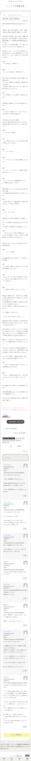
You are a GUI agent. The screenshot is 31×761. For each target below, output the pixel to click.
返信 (25, 495)
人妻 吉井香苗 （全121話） (9, 438)
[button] (20, 446)
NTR (18, 438)
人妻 (9, 440)
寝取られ (19, 440)
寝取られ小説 (6, 442)
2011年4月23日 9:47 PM (9, 504)
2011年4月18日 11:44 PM (9, 679)
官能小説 (13, 440)
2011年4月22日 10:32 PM (9, 563)
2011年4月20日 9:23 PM (9, 633)
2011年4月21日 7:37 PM (9, 586)
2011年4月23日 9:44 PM (9, 537)
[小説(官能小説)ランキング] (6, 416)
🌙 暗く (27, 755)
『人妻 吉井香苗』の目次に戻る (15, 421)
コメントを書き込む (16, 734)
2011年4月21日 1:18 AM (9, 606)
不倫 (5, 440)
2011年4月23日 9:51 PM (9, 466)
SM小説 (22, 438)
